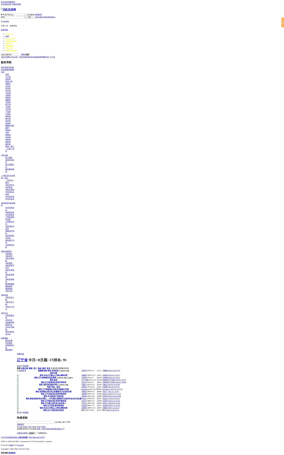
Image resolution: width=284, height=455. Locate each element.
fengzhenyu (85, 389)
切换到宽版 (16, 4)
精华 (44, 368)
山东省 (8, 93)
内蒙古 (8, 84)
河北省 (8, 91)
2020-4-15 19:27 (114, 375)
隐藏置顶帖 (42, 371)
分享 (9, 48)
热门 (35, 368)
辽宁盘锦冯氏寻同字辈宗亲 (55, 382)
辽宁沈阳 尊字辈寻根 (55, 405)
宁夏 (7, 132)
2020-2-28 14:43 (114, 371)
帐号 (2, 15)
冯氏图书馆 (9, 322)
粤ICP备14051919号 (36, 437)
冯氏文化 (4, 313)
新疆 (7, 128)
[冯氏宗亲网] (8, 9)
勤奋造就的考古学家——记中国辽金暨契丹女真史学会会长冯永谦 (55, 398)
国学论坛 (8, 325)
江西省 (8, 102)
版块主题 (53, 373)
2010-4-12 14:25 (114, 401)
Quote (34, 427)
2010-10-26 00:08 (114, 396)
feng (11, 445)
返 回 (19, 366)
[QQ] (3, 437)
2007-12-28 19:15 (112, 410)
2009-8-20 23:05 (114, 403)
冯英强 (105, 405)
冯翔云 (84, 387)
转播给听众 (42, 433)
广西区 (8, 114)
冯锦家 (105, 387)
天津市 (8, 88)
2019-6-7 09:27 (120, 380)
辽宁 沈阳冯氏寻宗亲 (55, 410)
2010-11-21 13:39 (114, 394)
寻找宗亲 (55, 371)
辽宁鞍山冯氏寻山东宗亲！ (55, 403)
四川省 (8, 119)
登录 (38, 429)
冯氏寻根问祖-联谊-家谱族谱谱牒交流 (34, 57)
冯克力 (84, 403)
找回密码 (38, 15)
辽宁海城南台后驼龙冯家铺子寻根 (55, 389)
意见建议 (8, 343)
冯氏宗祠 (8, 291)
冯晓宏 (84, 375)
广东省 (8, 112)
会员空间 (11, 41)
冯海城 (105, 375)
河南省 (8, 139)
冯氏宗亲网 (5, 57)
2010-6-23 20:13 (114, 398)
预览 (49, 371)
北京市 (8, 86)
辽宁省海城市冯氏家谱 (47, 378)
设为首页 (4, 2)
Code (38, 427)
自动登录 (30, 15)
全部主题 (24, 368)
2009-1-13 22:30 (114, 405)
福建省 (8, 100)
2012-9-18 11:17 (114, 387)
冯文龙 (84, 382)
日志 (8, 43)
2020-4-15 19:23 (114, 378)
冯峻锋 (105, 371)
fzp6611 (105, 394)
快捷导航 (4, 30)
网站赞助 (8, 350)
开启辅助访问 (6, 4)
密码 (2, 17)
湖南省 (8, 142)
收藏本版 (20, 354)
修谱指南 (8, 289)
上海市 (8, 107)
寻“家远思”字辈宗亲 (56, 396)
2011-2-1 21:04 (113, 391)
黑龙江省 (8, 81)
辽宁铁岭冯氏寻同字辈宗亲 (55, 401)
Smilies (43, 427)
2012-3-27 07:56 (116, 389)
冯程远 (84, 396)
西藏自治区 (9, 125)
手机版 (8, 437)
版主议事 (8, 340)
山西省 (8, 95)
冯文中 (84, 401)
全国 (7, 36)
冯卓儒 (84, 405)
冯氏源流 (8, 263)
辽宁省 (52, 57)
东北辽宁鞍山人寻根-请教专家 (55, 375)
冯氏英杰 (4, 295)
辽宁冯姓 (84, 380)
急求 (55, 380)
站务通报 (4, 338)
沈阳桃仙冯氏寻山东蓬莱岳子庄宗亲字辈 (56, 391)
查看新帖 (11, 50)
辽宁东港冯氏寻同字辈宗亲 (55, 394)
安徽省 (8, 98)
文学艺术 (8, 320)
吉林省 (8, 79)
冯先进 (105, 396)
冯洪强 (84, 378)
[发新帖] (25, 366)
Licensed (20, 445)
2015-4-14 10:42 (114, 384)
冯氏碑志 (8, 254)
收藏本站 (11, 2)
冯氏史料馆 (9, 190)
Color (21, 427)
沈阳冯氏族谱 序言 (50, 384)
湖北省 (8, 144)
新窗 (19, 368)
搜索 (23, 54)
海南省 (8, 116)
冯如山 (84, 384)
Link (29, 427)
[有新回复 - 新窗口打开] (18, 376)
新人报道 (8, 158)
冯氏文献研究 (6, 251)
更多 (48, 368)
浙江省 (8, 105)
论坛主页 (10, 39)
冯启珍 (105, 401)
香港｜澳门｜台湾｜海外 (9, 149)
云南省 (8, 123)
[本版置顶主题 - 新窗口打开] (21, 371)
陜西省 (8, 135)
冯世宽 (84, 371)
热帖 (39, 368)
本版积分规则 (22, 433)
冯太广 (105, 391)
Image (25, 427)
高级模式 (20, 424)
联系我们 (14, 437)
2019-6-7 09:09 (120, 382)
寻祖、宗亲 (55, 387)
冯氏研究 (8, 256)
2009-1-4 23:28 (113, 408)
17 (98, 380)
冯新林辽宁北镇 (108, 380)
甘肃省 (8, 137)
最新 (31, 368)
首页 (9, 34)
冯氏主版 (4, 155)
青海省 (8, 130)
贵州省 (8, 121)
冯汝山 (84, 398)
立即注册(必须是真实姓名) (45, 17)
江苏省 (8, 109)
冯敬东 (84, 391)
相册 (9, 46)
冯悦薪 (84, 394)
